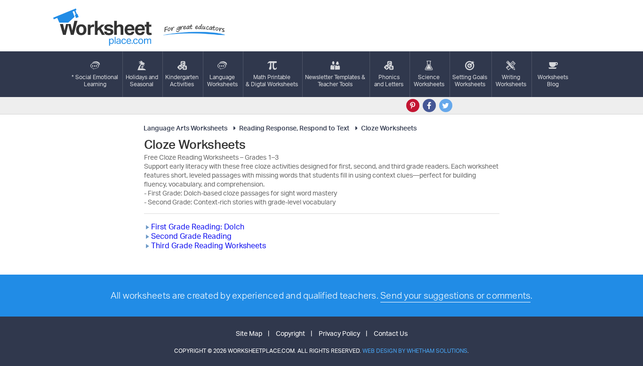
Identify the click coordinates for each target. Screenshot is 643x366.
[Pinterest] (412, 105)
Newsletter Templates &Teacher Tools (335, 80)
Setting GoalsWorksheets (469, 80)
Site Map (249, 333)
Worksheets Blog (553, 80)
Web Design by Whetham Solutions (414, 350)
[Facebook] (429, 105)
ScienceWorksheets (429, 80)
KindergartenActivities (182, 80)
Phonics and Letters (388, 80)
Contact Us (391, 333)
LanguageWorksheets (222, 80)
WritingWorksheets (511, 80)
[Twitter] (445, 105)
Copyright (290, 333)
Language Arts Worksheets (185, 128)
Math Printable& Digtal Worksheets (272, 80)
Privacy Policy (339, 333)
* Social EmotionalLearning (95, 80)
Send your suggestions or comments (455, 295)
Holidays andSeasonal (142, 80)
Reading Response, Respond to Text (294, 128)
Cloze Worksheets (389, 128)
